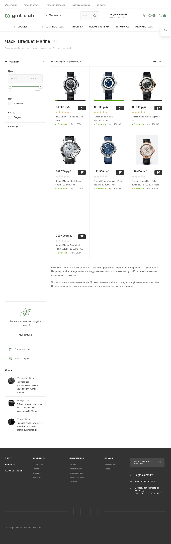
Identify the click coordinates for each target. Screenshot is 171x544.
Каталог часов (14, 471)
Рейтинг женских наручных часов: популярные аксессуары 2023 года (29, 407)
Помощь (109, 458)
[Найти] (95, 15)
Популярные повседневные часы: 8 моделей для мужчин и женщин (27, 387)
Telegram (85, 511)
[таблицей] (165, 61)
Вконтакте (77, 511)
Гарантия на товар (80, 5)
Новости (10, 465)
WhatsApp (94, 511)
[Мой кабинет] (143, 16)
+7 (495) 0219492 (119, 14)
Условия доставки (56, 5)
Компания (39, 458)
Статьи (9, 370)
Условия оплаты (32, 5)
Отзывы (36, 473)
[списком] (159, 61)
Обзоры (108, 469)
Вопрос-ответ (110, 465)
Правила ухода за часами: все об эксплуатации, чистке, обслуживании (29, 426)
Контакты (101, 5)
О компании (11, 5)
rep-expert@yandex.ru (145, 481)
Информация (76, 458)
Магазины (73, 465)
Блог (8, 458)
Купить (82, 108)
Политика (73, 482)
